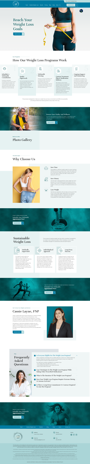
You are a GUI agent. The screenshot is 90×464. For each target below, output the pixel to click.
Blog (50, 5)
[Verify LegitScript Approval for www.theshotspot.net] (81, 12)
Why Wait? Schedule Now (71, 1)
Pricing (46, 5)
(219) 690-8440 (59, 434)
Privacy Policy (60, 462)
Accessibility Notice (51, 462)
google (71, 435)
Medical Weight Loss (33, 5)
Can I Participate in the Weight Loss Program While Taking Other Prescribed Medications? (54, 371)
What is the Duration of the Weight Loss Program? (54, 376)
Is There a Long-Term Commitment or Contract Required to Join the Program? (55, 386)
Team (27, 5)
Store (57, 5)
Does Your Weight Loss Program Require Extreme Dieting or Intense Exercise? (55, 380)
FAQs (53, 5)
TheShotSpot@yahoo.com (39, 439)
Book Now (71, 5)
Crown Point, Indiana (38, 434)
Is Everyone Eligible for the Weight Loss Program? (53, 355)
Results (41, 5)
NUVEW (28, 462)
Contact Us (67, 427)
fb (74, 435)
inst (76, 435)
